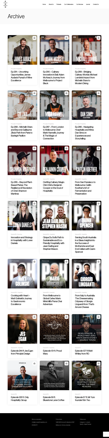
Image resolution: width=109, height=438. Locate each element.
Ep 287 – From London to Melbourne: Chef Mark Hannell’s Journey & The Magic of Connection (53, 133)
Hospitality (52, 179)
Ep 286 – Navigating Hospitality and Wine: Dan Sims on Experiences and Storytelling (84, 133)
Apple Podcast (87, 424)
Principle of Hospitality (16, 68)
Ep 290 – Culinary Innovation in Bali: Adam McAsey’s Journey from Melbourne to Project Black (54, 77)
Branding (19, 234)
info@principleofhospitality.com (39, 422)
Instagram (82, 422)
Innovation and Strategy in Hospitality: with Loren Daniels (22, 240)
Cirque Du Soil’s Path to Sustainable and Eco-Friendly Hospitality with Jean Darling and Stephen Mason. (53, 243)
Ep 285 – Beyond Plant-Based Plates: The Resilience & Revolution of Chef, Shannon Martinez (22, 188)
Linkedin (88, 422)
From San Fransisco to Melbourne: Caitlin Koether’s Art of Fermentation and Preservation (85, 188)
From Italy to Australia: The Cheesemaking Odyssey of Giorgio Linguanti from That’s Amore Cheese (85, 301)
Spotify (81, 424)
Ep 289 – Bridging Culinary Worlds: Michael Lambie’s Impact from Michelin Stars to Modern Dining (86, 77)
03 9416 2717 (35, 425)
